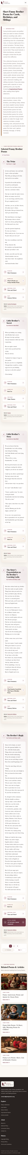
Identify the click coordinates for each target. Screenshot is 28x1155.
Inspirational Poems (15, 89)
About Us (3, 1123)
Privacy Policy (4, 1141)
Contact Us (3, 1131)
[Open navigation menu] (25, 2)
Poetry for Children (12, 714)
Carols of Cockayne (12, 304)
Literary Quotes (4, 1115)
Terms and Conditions (6, 1144)
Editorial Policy (4, 1125)
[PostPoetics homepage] (7, 2)
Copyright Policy (5, 1139)
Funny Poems (6, 155)
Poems (9, 413)
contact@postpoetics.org (8, 1096)
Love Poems (4, 1107)
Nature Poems (4, 1110)
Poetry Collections (5, 1104)
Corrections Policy (5, 1128)
